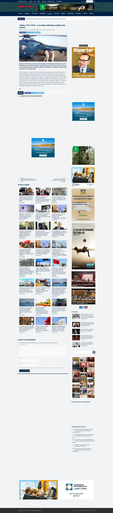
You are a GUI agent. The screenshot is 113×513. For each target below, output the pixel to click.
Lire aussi (44, 1)
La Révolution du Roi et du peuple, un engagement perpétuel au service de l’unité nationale (43, 216)
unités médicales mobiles (36, 96)
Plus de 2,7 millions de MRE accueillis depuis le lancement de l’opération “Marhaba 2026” (43, 290)
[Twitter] (83, 1)
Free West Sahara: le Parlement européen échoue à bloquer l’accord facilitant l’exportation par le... (82, 431)
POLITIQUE (34, 13)
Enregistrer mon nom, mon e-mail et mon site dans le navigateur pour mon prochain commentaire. (42, 367)
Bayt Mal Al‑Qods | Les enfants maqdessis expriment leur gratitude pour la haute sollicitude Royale (43, 199)
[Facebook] (81, 1)
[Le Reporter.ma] (26, 6)
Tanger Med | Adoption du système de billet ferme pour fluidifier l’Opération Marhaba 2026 (43, 270)
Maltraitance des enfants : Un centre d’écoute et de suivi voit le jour (29, 179)
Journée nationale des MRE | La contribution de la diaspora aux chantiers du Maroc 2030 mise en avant (26, 290)
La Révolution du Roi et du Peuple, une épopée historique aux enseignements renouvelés (59, 216)
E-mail (21, 363)
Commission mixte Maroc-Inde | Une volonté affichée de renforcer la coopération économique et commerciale (83, 284)
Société (40, 29)
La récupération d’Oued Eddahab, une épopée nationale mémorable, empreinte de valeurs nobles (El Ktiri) (26, 252)
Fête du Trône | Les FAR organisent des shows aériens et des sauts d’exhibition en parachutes (42, 328)
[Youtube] (85, 1)
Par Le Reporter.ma (24, 29)
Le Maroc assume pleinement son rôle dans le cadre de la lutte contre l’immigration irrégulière (43, 233)
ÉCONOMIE (42, 13)
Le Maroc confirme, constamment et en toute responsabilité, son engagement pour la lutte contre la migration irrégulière (59, 252)
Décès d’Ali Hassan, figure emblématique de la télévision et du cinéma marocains (87, 337)
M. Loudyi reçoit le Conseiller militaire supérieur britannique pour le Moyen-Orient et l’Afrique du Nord (26, 328)
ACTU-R (20, 13)
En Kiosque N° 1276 (83, 45)
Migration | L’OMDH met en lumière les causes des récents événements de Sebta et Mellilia (26, 216)
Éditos (38, 1)
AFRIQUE (27, 13)
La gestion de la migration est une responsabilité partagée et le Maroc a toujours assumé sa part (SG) (25, 310)
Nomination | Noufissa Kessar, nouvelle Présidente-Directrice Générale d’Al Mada (87, 324)
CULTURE (56, 13)
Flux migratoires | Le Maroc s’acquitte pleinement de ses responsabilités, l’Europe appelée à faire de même (59, 233)
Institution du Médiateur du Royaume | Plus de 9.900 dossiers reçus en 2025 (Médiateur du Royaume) (58, 328)
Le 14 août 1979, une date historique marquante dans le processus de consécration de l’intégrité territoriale (43, 251)
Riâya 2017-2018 (24, 96)
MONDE (63, 13)
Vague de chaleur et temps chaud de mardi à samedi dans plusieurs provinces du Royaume (59, 310)
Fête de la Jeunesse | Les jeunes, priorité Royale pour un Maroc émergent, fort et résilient (59, 199)
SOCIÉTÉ (49, 13)
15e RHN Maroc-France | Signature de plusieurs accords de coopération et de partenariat (81, 301)
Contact (30, 1)
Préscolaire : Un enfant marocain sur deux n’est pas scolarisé (58, 179)
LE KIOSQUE (59, 1)
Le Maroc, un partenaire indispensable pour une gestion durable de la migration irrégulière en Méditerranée (25, 233)
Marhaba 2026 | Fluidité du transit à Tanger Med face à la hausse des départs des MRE (26, 199)
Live (35, 1)
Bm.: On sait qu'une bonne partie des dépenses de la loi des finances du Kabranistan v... (81, 450)
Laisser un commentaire (49, 29)
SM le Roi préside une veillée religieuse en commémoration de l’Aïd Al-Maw (41, 18)
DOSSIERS (78, 13)
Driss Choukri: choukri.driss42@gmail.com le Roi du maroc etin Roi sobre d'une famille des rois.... (83, 441)
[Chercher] (94, 1)
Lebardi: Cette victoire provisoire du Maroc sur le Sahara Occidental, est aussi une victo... (83, 436)
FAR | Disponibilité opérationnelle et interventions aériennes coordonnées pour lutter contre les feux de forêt (42, 310)
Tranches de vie (51, 1)
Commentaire (22, 344)
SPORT (85, 13)
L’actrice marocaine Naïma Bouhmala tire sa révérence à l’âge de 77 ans (87, 344)
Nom (20, 358)
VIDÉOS (91, 13)
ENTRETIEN (70, 13)
